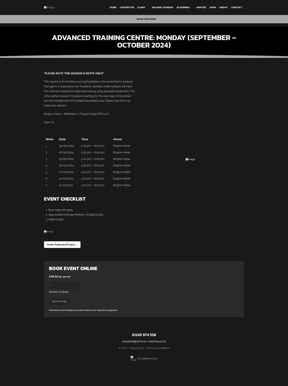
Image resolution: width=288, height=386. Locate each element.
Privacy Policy (136, 348)
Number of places (58, 292)
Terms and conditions (158, 348)
